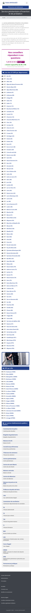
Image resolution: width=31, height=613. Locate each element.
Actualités (3, 586)
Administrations (4, 578)
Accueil (3, 17)
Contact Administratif (5, 575)
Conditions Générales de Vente (7, 600)
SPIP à (9, 372)
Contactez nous (4, 589)
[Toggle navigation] (27, 2)
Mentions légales (4, 597)
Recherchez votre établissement (16, 7)
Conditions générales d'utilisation (8, 603)
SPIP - (7, 76)
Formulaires (3, 581)
